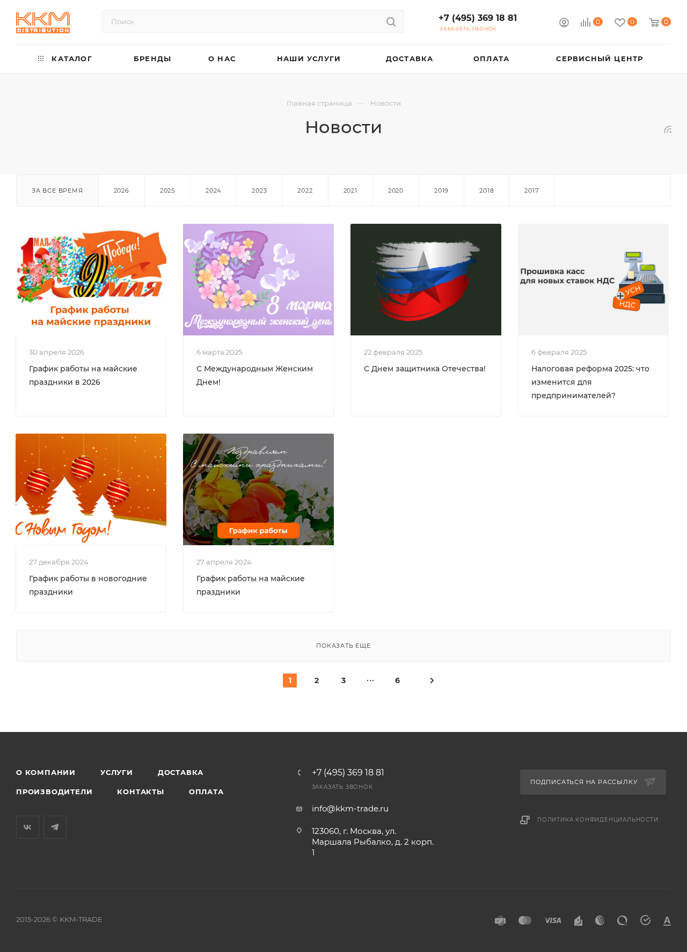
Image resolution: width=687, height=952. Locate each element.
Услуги (116, 772)
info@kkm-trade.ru (350, 808)
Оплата (206, 791)
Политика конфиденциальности (598, 819)
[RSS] (667, 129)
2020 (396, 190)
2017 (531, 190)
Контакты (140, 791)
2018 (486, 190)
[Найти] (391, 21)
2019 (441, 190)
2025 (167, 190)
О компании (46, 772)
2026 (121, 190)
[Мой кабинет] (564, 24)
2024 (213, 190)
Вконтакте (27, 827)
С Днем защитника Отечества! (425, 369)
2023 (259, 190)
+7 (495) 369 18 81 (477, 18)
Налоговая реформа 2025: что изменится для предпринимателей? (590, 382)
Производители (54, 791)
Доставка (180, 772)
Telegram (55, 827)
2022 (304, 190)
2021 (350, 190)
